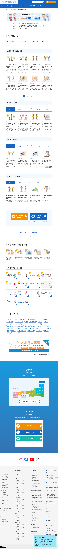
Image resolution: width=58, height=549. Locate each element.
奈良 (30, 395)
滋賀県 (18, 515)
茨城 (42, 392)
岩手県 (23, 480)
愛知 (35, 395)
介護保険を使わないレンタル (36, 478)
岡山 (25, 393)
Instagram (48, 511)
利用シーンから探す (5, 521)
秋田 (40, 386)
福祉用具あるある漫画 (50, 501)
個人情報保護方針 (50, 534)
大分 (16, 394)
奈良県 (23, 518)
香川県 (23, 527)
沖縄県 (18, 539)
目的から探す (4, 519)
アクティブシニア (22, 330)
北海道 (42, 382)
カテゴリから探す (5, 518)
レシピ (44, 326)
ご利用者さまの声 (34, 485)
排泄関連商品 (4, 494)
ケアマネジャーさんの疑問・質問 (52, 499)
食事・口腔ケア (4, 498)
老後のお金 (43, 328)
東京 (40, 393)
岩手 (42, 386)
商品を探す (4, 470)
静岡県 (23, 508)
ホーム (7, 9)
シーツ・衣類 (4, 502)
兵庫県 (18, 518)
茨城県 (18, 489)
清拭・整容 (23, 333)
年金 (49, 328)
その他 (3, 505)
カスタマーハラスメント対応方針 (52, 531)
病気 (19, 328)
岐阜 (35, 392)
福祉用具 (47, 330)
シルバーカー (44, 319)
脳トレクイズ (34, 499)
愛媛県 (18, 529)
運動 (48, 324)
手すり (27, 319)
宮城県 (18, 481)
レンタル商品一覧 (4, 474)
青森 (41, 384)
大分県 (18, 536)
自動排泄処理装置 (5, 487)
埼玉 (40, 392)
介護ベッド (21, 319)
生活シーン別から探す (46, 41)
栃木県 (23, 489)
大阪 (30, 393)
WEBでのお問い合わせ (30, 426)
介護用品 (9, 319)
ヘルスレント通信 (34, 514)
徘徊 (14, 326)
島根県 (18, 524)
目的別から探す (23, 41)
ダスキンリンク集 (50, 530)
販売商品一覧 (3, 490)
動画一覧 (33, 515)
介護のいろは (34, 510)
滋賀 (32, 393)
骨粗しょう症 (25, 324)
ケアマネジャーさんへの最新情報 (52, 487)
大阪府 (18, 517)
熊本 (14, 395)
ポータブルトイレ (19, 321)
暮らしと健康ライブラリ (36, 506)
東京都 (18, 499)
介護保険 (40, 321)
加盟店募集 (34, 531)
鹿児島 (15, 397)
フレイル (20, 326)
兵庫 (27, 392)
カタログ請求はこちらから (40, 354)
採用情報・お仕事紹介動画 (36, 527)
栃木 (42, 390)
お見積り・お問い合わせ (19, 216)
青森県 (18, 480)
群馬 (40, 390)
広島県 (18, 526)
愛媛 (22, 395)
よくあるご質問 (30, 432)
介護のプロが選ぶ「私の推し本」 (37, 501)
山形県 (23, 483)
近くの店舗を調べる (39, 216)
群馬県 (18, 492)
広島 (22, 393)
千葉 (42, 395)
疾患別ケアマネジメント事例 (51, 492)
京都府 (23, 515)
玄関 (27, 321)
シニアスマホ (31, 330)
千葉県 (23, 499)
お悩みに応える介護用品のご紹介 (37, 509)
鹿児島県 (18, 538)
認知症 (8, 324)
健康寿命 (14, 330)
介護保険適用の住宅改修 (36, 481)
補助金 (46, 321)
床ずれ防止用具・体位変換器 (6, 480)
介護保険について (34, 475)
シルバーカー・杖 (5, 495)
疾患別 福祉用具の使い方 (36, 507)
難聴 (43, 324)
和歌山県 (18, 520)
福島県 (18, 484)
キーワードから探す (35, 518)
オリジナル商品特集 (50, 475)
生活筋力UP (33, 512)
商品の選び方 (33, 321)
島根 (22, 392)
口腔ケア (9, 326)
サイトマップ (49, 528)
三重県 (18, 511)
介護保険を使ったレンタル (36, 477)
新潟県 (18, 493)
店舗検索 (19, 470)
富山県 (18, 505)
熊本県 (18, 535)
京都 (31, 392)
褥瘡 (37, 328)
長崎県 (23, 533)
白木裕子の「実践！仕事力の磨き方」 (52, 498)
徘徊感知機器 (4, 485)
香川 (25, 395)
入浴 (19, 324)
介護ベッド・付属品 (5, 477)
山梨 (37, 393)
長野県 (23, 492)
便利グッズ (4, 503)
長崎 (14, 394)
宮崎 (16, 395)
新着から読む (34, 517)
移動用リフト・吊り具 (5, 500)
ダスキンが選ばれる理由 (36, 483)
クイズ (8, 328)
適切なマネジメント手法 (51, 490)
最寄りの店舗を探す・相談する (29, 401)
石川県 (23, 505)
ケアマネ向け (39, 330)
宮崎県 (23, 536)
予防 (49, 326)
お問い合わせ (51, 2)
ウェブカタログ (4, 510)
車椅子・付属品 (4, 476)
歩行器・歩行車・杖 (5, 479)
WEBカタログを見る (41, 222)
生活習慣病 (33, 324)
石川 (35, 390)
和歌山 (31, 396)
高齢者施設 (25, 328)
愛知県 (18, 510)
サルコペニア (27, 326)
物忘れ (14, 324)
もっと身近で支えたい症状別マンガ (52, 504)
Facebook (48, 513)
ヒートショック (31, 333)
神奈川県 (18, 501)
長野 (37, 391)
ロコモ (34, 326)
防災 (39, 326)
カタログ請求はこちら (29, 222)
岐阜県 (18, 508)
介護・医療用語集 (34, 520)
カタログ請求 (29, 438)
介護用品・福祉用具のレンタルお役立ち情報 (37, 498)
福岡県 (18, 533)
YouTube (48, 514)
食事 (8, 330)
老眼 (39, 324)
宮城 (42, 387)
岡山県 (23, 524)
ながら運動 (33, 504)
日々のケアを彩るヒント (51, 495)
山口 (19, 393)
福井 (32, 390)
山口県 (18, 527)
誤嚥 (17, 333)
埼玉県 (18, 490)
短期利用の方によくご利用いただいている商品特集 (52, 478)
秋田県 (18, 483)
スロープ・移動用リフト (6, 484)
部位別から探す (35, 41)
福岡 (16, 392)
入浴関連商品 (4, 492)
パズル (14, 328)
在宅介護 (32, 328)
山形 (40, 387)
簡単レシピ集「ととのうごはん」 (37, 503)
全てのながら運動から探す (10, 41)
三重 (32, 395)
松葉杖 (8, 333)
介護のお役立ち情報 (13, 9)
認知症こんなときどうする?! (36, 495)
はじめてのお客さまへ (35, 474)
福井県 (18, 506)
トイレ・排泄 (10, 321)
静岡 (37, 395)
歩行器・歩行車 (35, 319)
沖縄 (14, 388)
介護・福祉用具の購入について (37, 480)
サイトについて (51, 525)
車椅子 (15, 319)
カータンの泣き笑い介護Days (36, 494)
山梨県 (18, 495)
